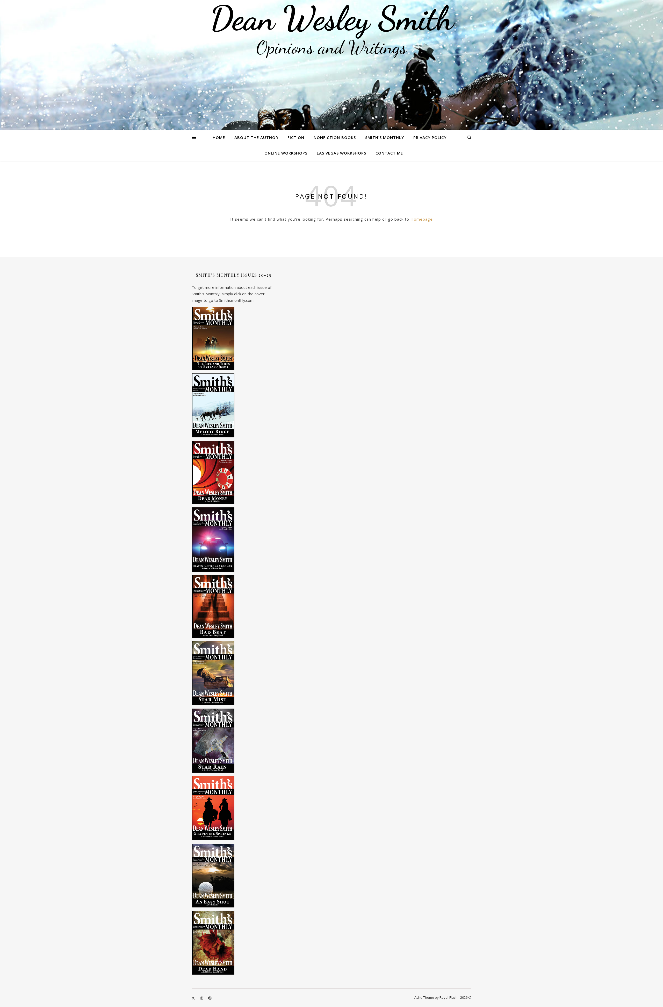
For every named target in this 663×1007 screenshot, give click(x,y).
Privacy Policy (429, 137)
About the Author (256, 137)
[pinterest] (210, 998)
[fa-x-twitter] (194, 998)
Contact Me (389, 153)
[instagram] (202, 998)
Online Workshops (285, 153)
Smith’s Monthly (384, 137)
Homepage (421, 219)
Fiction (295, 137)
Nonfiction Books (335, 137)
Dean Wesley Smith (331, 18)
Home (219, 137)
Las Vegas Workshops (341, 153)
